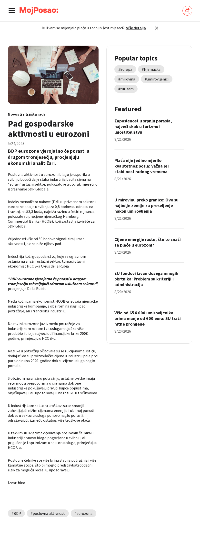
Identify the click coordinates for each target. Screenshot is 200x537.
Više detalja (136, 27)
